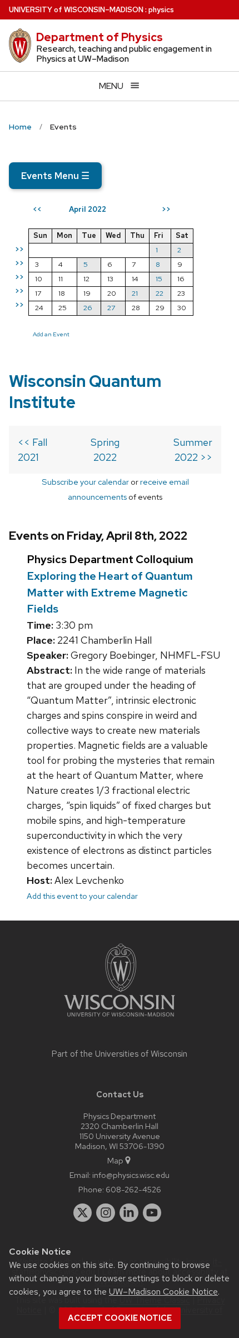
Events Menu (55, 176)
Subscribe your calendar (85, 481)
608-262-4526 (133, 1189)
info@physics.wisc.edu (131, 1175)
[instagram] (105, 1212)
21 (135, 293)
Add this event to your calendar (82, 896)
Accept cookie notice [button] (120, 1318)
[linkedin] (129, 1212)
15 (159, 278)
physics (161, 9)
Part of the (119, 1054)
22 (159, 293)
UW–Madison (76, 9)
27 (111, 307)
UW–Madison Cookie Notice (163, 1291)
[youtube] (152, 1212)
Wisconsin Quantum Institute (85, 391)
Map (115, 1160)
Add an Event (51, 334)
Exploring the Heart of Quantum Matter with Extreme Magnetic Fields (110, 592)
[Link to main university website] (119, 1018)
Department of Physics (99, 37)
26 (88, 307)
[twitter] (82, 1212)
